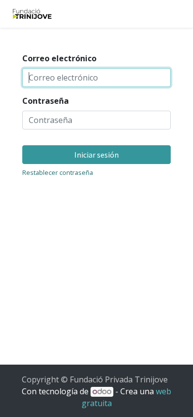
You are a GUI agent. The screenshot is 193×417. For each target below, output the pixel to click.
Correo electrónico (59, 58)
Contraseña (45, 100)
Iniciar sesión (96, 155)
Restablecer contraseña (57, 172)
